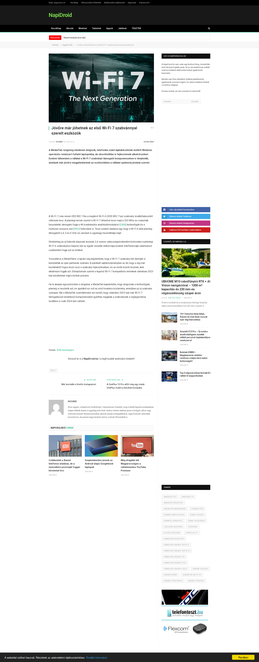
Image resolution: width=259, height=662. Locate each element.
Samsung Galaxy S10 (174, 563)
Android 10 (187, 497)
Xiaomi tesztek (196, 581)
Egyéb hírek (149, 142)
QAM (122, 224)
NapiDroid (60, 15)
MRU (76, 228)
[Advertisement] (101, 190)
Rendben (243, 657)
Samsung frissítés (174, 539)
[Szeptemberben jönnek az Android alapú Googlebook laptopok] (101, 446)
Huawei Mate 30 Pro (174, 515)
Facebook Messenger (175, 509)
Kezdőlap (74, 3)
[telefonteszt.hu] (185, 620)
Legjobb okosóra (173, 527)
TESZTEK (136, 28)
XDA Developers (65, 350)
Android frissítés (173, 503)
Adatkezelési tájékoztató (114, 3)
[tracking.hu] (185, 604)
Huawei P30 (197, 509)
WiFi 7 (53, 370)
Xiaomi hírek (170, 575)
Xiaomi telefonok (173, 581)
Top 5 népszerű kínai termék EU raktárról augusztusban (195, 374)
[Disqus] (101, 522)
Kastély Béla (174, 298)
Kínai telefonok (196, 521)
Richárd (59, 142)
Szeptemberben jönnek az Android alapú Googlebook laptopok (99, 463)
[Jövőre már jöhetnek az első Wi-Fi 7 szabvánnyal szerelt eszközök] (101, 88)
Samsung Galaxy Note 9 (176, 545)
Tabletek (96, 28)
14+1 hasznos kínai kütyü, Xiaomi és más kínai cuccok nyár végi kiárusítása (193, 317)
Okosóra (192, 527)
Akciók (69, 28)
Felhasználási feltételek (91, 3)
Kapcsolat (132, 3)
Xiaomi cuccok (200, 569)
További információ (96, 657)
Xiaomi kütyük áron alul (74, 37)
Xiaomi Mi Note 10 (192, 575)
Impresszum (144, 3)
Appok (109, 28)
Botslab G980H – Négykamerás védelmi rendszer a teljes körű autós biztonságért (193, 356)
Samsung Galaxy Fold (175, 569)
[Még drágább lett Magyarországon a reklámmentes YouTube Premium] (137, 446)
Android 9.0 (170, 497)
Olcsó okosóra (172, 533)
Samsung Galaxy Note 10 (177, 551)
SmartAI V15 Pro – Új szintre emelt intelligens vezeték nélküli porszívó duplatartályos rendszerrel (195, 336)
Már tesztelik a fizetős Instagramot (78, 384)
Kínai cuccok (197, 515)
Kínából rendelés (173, 521)
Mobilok (83, 28)
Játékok (122, 28)
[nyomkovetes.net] (186, 636)
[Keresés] (207, 28)
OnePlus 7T (192, 533)
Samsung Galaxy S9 (174, 557)
